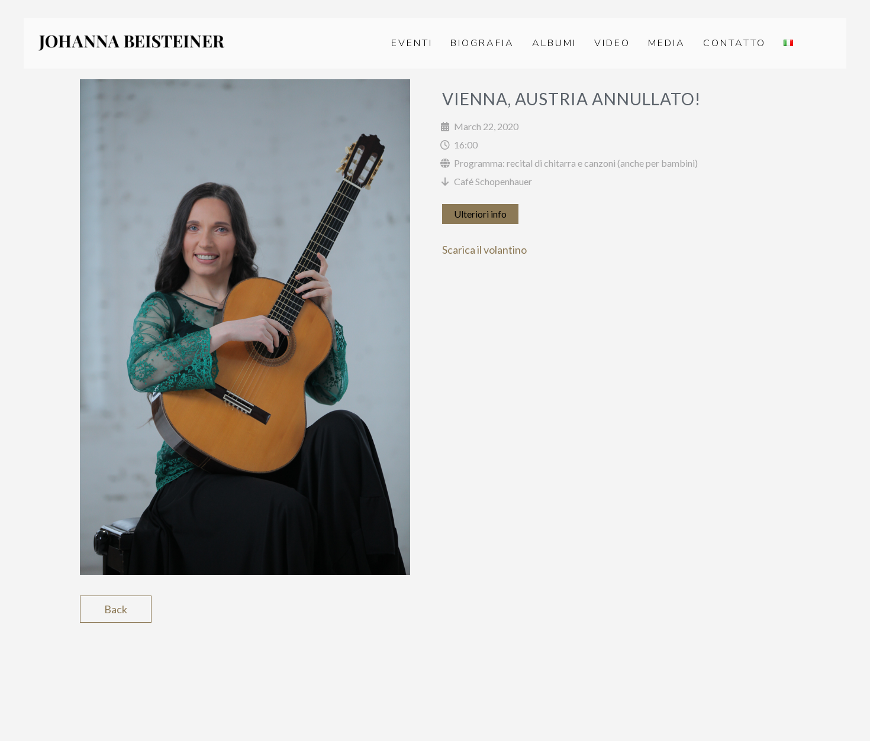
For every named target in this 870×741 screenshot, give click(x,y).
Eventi (412, 43)
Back (115, 609)
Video (612, 43)
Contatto (734, 43)
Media (666, 43)
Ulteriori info (480, 213)
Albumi (554, 43)
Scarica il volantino (484, 249)
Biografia (482, 43)
